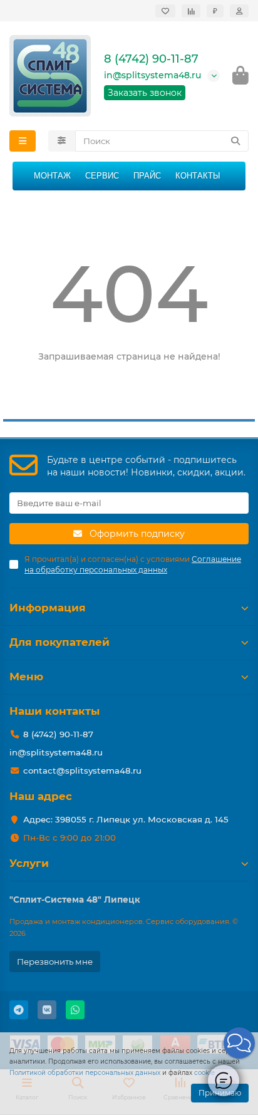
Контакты (197, 175)
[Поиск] (235, 141)
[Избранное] (165, 11)
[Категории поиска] (61, 141)
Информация (47, 607)
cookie (204, 1073)
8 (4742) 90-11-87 (151, 59)
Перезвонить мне (55, 962)
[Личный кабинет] (239, 11)
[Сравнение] (191, 11)
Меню (26, 676)
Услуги (29, 863)
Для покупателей (59, 642)
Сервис (102, 175)
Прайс (147, 175)
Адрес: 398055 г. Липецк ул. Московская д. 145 (126, 819)
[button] (239, 1043)
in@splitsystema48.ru (152, 75)
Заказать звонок (145, 92)
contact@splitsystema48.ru (82, 770)
